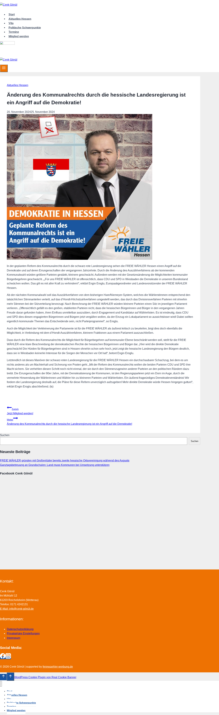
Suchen (4, 435)
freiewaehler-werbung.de (58, 666)
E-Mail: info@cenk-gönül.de (17, 608)
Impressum (13, 637)
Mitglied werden (19, 36)
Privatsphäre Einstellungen (23, 633)
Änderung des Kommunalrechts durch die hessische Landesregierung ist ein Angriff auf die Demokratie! (69, 421)
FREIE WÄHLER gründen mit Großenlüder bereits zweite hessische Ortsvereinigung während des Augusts (64, 460)
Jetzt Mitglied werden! (20, 411)
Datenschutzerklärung (20, 629)
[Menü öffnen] (4, 68)
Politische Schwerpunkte (25, 27)
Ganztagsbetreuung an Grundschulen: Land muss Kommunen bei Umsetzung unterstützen (55, 464)
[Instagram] (8, 657)
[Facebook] (2, 657)
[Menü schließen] (1, 684)
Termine (14, 31)
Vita (11, 23)
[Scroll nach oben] (3, 677)
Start (12, 14)
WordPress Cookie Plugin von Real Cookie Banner (45, 677)
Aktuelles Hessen (20, 18)
